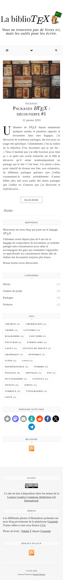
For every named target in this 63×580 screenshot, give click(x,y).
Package (12, 373)
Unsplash (52, 521)
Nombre (41, 367)
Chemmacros (36, 324)
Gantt (11, 348)
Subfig (30, 385)
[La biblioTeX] (31, 17)
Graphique (14, 355)
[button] (7, 418)
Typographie (36, 391)
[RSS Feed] (31, 448)
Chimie (11, 330)
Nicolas (8, 210)
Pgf (51, 373)
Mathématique (16, 367)
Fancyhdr (37, 336)
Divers (6, 284)
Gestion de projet (12, 290)
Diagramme (14, 336)
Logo (27, 361)
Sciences (7, 304)
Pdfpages (34, 373)
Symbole (12, 391)
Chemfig (12, 324)
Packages (31, 103)
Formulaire (37, 342)
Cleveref (31, 330)
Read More (31, 200)
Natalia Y (26, 531)
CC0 (42, 525)
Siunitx (12, 385)
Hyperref (37, 355)
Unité (10, 397)
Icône (10, 361)
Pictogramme (16, 379)
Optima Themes (39, 574)
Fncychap (13, 342)
